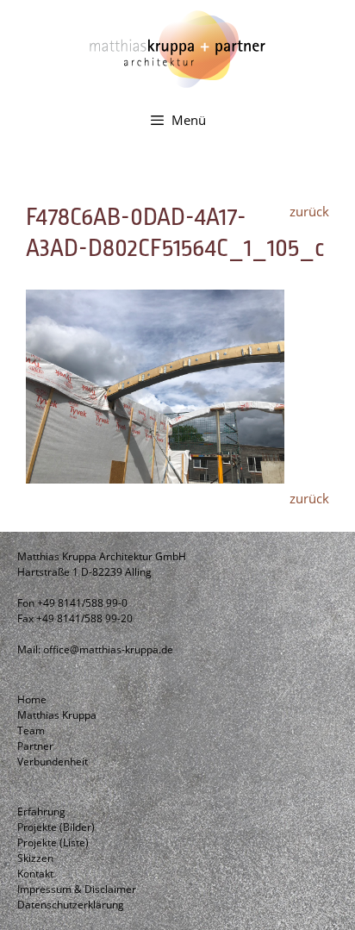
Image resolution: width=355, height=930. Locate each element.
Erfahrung (41, 811)
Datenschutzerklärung (70, 904)
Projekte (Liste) (53, 842)
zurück (309, 211)
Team (31, 730)
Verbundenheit (52, 761)
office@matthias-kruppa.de (108, 649)
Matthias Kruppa (57, 715)
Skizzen (35, 858)
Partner (35, 746)
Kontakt (35, 873)
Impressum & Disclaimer (76, 889)
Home (32, 699)
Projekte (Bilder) (56, 827)
